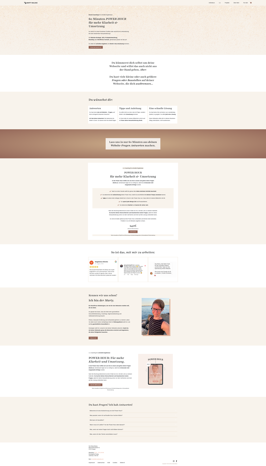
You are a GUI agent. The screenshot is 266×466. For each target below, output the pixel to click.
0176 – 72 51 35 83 (99, 452)
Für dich (245, 2)
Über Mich (236, 2)
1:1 (220, 2)
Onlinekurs (212, 2)
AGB (108, 462)
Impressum (92, 462)
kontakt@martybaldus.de (97, 459)
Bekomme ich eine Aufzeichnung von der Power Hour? (106, 410)
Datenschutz (101, 462)
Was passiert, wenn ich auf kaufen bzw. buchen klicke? (106, 415)
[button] (133, 411)
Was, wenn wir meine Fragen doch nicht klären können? (106, 429)
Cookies (115, 462)
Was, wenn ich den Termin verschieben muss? (103, 434)
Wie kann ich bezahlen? (97, 420)
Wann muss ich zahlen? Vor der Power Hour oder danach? (107, 424)
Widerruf (122, 462)
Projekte (227, 2)
